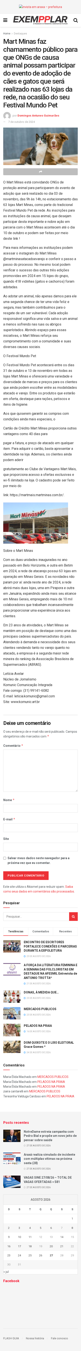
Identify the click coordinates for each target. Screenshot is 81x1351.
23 (8, 1255)
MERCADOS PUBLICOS (40, 1009)
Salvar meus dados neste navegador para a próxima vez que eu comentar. (39, 860)
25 (30, 1255)
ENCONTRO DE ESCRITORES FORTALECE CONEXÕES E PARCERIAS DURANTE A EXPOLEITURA (50, 946)
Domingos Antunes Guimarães (38, 115)
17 (19, 1246)
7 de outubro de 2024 (21, 121)
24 (19, 1255)
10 (19, 1237)
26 (40, 1255)
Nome (9, 800)
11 (30, 1237)
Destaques (20, 33)
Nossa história (35, 1338)
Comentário (13, 746)
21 (61, 1246)
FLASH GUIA (11, 1338)
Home (6, 33)
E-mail (9, 819)
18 (30, 1246)
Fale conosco (59, 1338)
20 (51, 1246)
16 (8, 1246)
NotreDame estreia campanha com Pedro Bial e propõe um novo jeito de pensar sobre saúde (50, 1136)
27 (51, 1255)
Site (6, 839)
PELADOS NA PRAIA (38, 1025)
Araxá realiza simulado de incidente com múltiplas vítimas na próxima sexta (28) (49, 1159)
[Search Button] (73, 916)
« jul (6, 1271)
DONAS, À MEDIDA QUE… (41, 992)
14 (61, 1237)
